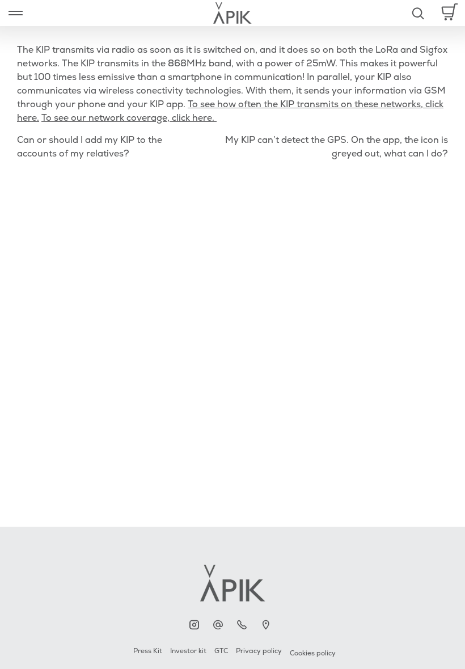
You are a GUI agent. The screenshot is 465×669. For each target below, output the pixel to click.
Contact (221, 625)
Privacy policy (259, 651)
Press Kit (147, 651)
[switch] (15, 13)
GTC (221, 651)
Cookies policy (313, 653)
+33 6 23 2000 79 (244, 625)
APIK (197, 625)
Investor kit (188, 651)
